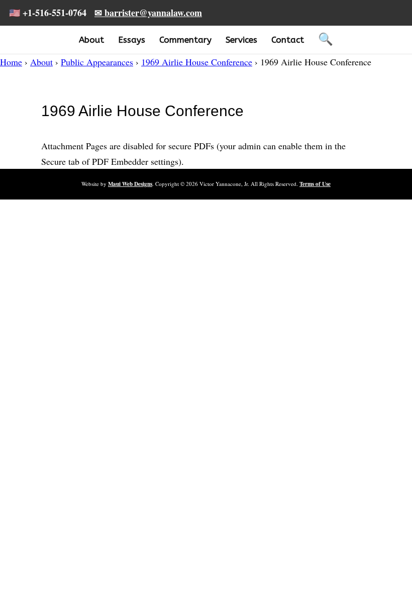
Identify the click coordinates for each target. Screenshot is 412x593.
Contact (287, 40)
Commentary (185, 40)
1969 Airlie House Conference (196, 62)
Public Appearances (97, 62)
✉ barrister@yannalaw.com (148, 12)
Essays (131, 40)
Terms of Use (315, 184)
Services (241, 40)
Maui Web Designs (130, 184)
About (91, 40)
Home (11, 62)
